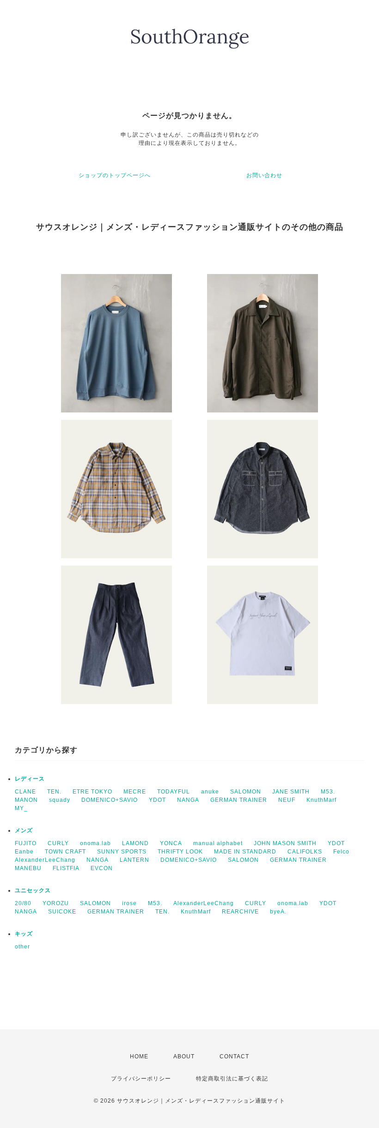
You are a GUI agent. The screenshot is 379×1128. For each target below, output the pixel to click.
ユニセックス (33, 890)
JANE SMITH (291, 791)
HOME (139, 1056)
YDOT (157, 800)
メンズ (24, 830)
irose (129, 903)
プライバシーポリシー (141, 1078)
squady (59, 800)
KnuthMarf (321, 800)
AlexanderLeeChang (45, 860)
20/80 (23, 903)
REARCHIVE (240, 911)
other (22, 946)
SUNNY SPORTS (122, 851)
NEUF (286, 800)
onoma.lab (95, 843)
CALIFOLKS (304, 851)
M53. (328, 791)
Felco (341, 851)
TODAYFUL (173, 791)
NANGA (188, 800)
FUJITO (26, 843)
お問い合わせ (264, 175)
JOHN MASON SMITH (285, 843)
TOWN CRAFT (65, 851)
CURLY (58, 843)
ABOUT (184, 1056)
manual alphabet (218, 843)
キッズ (24, 934)
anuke (210, 791)
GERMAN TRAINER (238, 800)
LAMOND (135, 843)
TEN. (54, 791)
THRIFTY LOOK (180, 851)
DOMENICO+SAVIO (109, 800)
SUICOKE (62, 911)
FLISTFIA (66, 868)
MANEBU (28, 868)
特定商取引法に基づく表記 (232, 1078)
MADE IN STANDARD (245, 851)
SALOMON (245, 791)
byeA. (278, 911)
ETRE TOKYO (92, 791)
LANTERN (134, 860)
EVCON (102, 868)
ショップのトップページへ (115, 175)
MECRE (134, 791)
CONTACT (234, 1056)
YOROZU (56, 903)
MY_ (21, 808)
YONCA (171, 843)
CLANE (25, 791)
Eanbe (24, 851)
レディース (30, 779)
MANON (26, 800)
